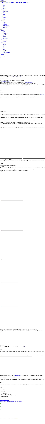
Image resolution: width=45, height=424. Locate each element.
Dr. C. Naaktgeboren (4, 400)
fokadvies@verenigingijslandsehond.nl (17, 76)
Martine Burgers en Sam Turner (11, 401)
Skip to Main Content (2, 0)
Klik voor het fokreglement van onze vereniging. (4, 81)
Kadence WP (16, 418)
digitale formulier (25, 346)
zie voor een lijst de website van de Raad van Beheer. (28, 82)
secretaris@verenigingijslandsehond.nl (18, 375)
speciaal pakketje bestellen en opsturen (15, 376)
